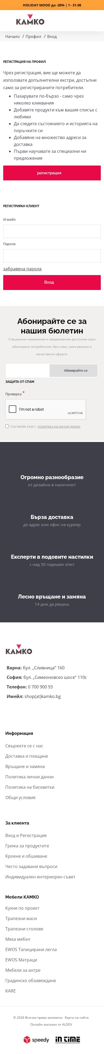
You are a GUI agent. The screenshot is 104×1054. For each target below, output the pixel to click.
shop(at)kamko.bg (43, 696)
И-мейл (9, 219)
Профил (33, 36)
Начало (12, 36)
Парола (9, 243)
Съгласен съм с (45, 426)
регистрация (49, 173)
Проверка (13, 394)
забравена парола (22, 269)
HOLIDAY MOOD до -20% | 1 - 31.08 (52, 5)
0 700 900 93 (40, 687)
